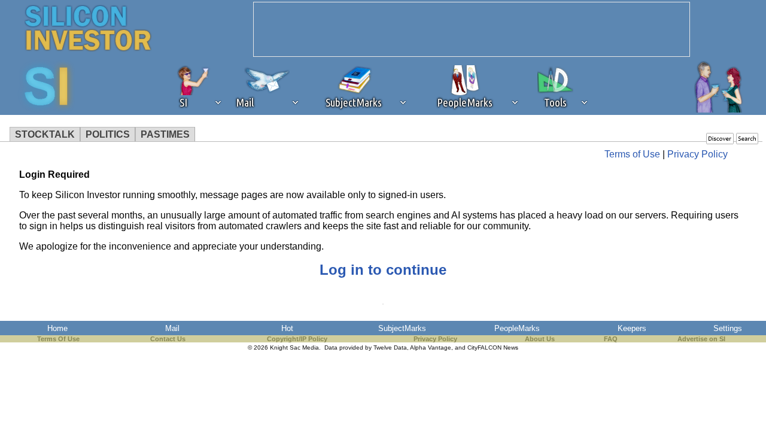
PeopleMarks (517, 328)
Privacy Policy (697, 154)
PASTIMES (165, 134)
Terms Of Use (58, 338)
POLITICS (108, 134)
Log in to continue (383, 270)
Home (57, 328)
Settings (727, 328)
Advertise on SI (701, 338)
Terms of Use (632, 154)
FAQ (611, 338)
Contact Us (168, 338)
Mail (172, 328)
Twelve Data (390, 347)
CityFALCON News (492, 347)
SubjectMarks (402, 328)
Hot (287, 328)
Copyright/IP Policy (297, 338)
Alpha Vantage (430, 347)
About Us (540, 338)
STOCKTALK (45, 134)
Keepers (632, 328)
